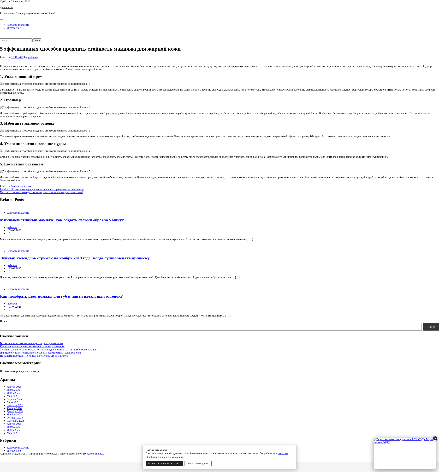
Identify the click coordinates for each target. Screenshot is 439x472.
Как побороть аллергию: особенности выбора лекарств (32, 346)
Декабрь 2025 (15, 411)
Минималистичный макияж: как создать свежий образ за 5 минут (62, 220)
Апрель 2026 (14, 399)
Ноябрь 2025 (14, 414)
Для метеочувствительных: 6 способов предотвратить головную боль (40, 352)
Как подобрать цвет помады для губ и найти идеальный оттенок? (61, 296)
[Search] (1, 36)
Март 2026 (13, 402)
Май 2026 (12, 396)
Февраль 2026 (15, 405)
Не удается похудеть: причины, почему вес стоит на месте (34, 355)
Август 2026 (14, 386)
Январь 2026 (14, 408)
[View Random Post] (1, 33)
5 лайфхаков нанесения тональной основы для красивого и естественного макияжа (49, 349)
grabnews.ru (6, 7)
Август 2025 (14, 423)
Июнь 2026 (13, 392)
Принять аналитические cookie (164, 463)
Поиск (4, 321)
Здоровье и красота (18, 24)
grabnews (33, 57)
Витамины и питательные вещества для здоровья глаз (31, 343)
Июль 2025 (13, 426)
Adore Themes (95, 453)
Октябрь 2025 (15, 417)
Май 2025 (12, 433)
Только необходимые (198, 463)
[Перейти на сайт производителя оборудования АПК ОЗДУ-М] (405, 453)
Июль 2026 (13, 389)
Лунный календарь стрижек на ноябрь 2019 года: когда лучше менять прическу (75, 258)
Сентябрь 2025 (15, 420)
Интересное (14, 27)
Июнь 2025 (13, 429)
